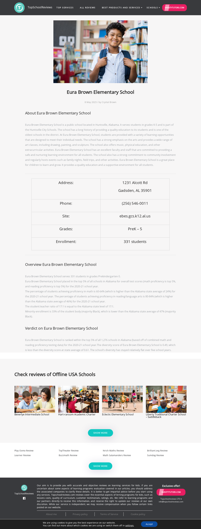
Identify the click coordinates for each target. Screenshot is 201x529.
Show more (100, 433)
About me (51, 514)
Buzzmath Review (68, 455)
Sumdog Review (155, 455)
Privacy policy (80, 514)
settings (129, 525)
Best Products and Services (121, 7)
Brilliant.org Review (157, 450)
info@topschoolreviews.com (171, 501)
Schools (152, 7)
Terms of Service (109, 514)
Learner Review (22, 455)
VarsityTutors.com (174, 7)
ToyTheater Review (69, 450)
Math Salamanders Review (117, 455)
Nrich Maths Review (113, 450)
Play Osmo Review (23, 450)
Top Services (65, 7)
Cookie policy (138, 514)
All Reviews (88, 7)
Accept (149, 524)
